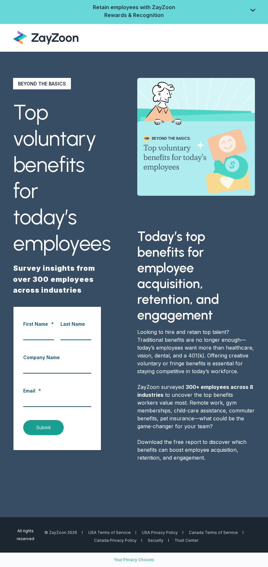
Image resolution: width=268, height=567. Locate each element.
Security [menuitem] (155, 540)
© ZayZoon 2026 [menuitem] (60, 532)
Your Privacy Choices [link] (134, 559)
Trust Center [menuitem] (186, 540)
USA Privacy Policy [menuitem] (160, 532)
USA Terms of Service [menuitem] (109, 532)
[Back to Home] (45, 37)
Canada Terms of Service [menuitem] (213, 532)
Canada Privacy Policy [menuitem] (115, 540)
